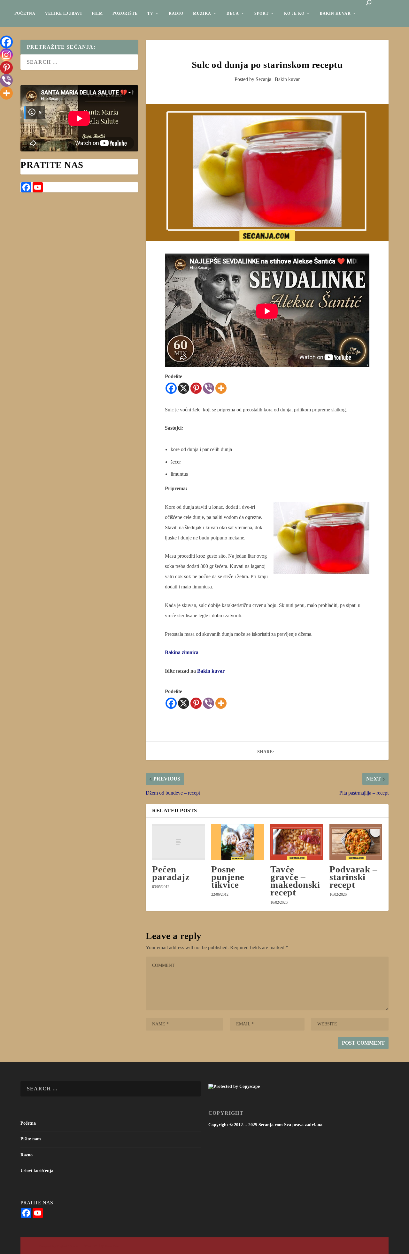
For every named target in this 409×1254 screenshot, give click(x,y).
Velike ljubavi (63, 13)
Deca (233, 13)
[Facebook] (171, 388)
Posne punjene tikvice (227, 877)
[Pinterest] (196, 388)
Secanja (263, 79)
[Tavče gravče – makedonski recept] (296, 842)
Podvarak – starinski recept (353, 877)
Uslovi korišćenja (36, 1170)
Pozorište (125, 13)
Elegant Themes (68, 1246)
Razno (26, 1155)
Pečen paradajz (170, 873)
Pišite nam (30, 1139)
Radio (176, 13)
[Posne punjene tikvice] (237, 842)
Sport (261, 13)
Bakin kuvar (335, 13)
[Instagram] (6, 54)
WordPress (112, 1246)
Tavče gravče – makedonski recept (295, 881)
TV (150, 13)
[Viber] (208, 388)
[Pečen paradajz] (178, 842)
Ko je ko (294, 13)
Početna (24, 13)
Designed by (48, 1246)
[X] (183, 388)
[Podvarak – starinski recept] (355, 842)
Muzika (202, 13)
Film (97, 13)
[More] (221, 388)
